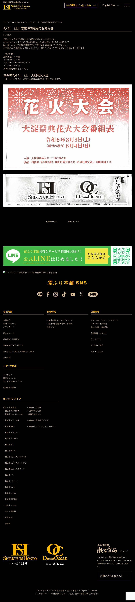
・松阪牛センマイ (10, 481)
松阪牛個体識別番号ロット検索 (59, 324)
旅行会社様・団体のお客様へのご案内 (18, 351)
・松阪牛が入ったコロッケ (14, 469)
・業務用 (7, 524)
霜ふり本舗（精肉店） (100, 327)
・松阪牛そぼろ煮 (34, 411)
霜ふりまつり (96, 339)
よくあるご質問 (97, 345)
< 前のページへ (51, 222)
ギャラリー (7, 375)
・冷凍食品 (7, 517)
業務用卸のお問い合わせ (13, 345)
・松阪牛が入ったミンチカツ (15, 463)
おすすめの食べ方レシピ (13, 382)
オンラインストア (12, 399)
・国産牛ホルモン (10, 505)
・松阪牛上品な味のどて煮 (37, 420)
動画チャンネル (9, 378)
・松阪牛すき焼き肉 (11, 411)
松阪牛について (9, 324)
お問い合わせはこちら (112, 576)
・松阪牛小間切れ (10, 499)
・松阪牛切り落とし (11, 432)
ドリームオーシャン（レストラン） (105, 320)
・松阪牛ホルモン (10, 439)
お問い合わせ (8, 327)
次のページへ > (73, 222)
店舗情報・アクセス (99, 333)
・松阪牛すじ (8, 445)
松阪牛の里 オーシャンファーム (60, 320)
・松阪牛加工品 (9, 451)
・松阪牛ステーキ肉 (11, 420)
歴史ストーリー (9, 333)
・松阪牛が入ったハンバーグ (15, 457)
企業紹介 (7, 320)
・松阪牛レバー (9, 487)
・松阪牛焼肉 (8, 426)
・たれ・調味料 (9, 511)
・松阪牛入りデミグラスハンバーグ (41, 426)
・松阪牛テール (9, 493)
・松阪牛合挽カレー (35, 414)
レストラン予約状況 (99, 324)
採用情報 (7, 357)
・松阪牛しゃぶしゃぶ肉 (13, 414)
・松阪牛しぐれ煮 (34, 407)
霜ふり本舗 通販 (9, 407)
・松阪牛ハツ (8, 475)
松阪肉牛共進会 (9, 388)
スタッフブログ (97, 351)
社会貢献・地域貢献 (11, 339)
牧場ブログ (51, 327)
